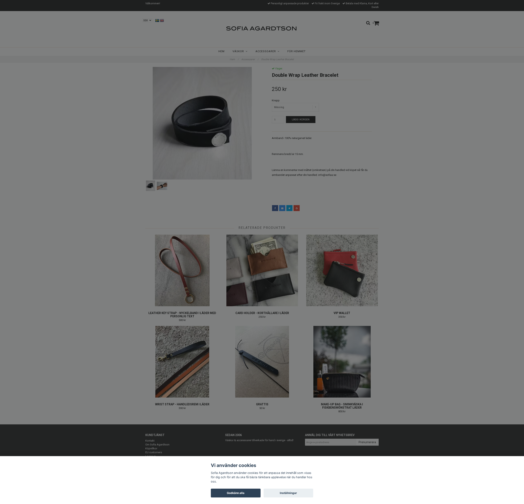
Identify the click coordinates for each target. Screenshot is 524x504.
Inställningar (288, 493)
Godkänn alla (235, 493)
